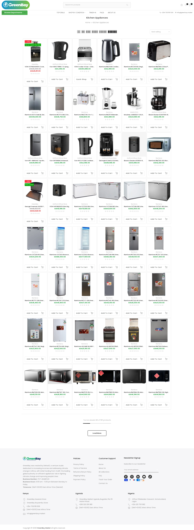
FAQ (100, 476)
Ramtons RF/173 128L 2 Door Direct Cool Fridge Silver (69, 115)
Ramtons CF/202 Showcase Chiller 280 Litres (91, 255)
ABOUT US (111, 12)
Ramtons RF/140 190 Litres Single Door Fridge (115, 300)
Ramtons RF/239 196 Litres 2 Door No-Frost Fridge (117, 255)
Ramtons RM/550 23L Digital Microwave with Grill (167, 392)
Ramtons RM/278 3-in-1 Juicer (85, 115)
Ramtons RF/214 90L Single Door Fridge (64, 346)
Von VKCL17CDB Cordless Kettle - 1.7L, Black (90, 161)
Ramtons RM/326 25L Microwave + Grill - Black (42, 392)
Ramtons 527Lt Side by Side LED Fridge (39, 115)
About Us (102, 468)
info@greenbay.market (36, 513)
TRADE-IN (92, 12)
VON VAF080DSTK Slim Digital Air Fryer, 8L (65, 206)
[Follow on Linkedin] (138, 477)
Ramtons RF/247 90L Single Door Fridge (39, 346)
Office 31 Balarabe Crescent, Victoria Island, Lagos (149, 500)
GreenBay (35, 64)
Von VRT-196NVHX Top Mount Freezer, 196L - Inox (43, 161)
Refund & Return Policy (82, 472)
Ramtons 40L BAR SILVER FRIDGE (86, 346)
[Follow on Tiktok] (150, 477)
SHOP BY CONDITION (76, 12)
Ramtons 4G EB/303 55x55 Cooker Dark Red (115, 346)
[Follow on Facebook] (126, 477)
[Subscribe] (156, 470)
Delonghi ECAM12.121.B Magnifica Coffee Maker (116, 161)
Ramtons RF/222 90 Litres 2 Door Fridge (138, 300)
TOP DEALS (61, 12)
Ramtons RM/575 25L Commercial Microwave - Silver (93, 392)
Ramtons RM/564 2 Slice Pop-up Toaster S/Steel (167, 67)
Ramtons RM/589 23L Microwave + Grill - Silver (116, 392)
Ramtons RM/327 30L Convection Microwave (66, 392)
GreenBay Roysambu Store (37, 503)
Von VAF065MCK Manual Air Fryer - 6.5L (64, 161)
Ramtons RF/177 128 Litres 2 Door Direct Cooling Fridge (94, 300)
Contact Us (103, 483)
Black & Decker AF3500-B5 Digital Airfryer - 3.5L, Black (143, 161)
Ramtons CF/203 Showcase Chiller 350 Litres (66, 255)
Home (87, 22)
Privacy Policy (78, 464)
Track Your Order (105, 479)
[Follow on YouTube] (144, 477)
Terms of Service (80, 468)
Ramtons (109, 64)
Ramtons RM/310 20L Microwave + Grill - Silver (166, 161)
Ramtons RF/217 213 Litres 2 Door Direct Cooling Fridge (169, 255)
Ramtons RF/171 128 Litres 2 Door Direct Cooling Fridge (44, 300)
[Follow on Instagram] (132, 477)
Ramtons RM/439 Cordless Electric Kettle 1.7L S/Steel (118, 67)
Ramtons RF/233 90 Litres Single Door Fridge (165, 300)
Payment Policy (79, 479)
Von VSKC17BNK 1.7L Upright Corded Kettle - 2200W (69, 67)
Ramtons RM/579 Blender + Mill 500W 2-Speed (116, 115)
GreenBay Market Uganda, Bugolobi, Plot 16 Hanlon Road (95, 500)
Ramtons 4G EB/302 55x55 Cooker (136, 346)
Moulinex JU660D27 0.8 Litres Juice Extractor (140, 115)
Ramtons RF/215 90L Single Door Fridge (138, 67)
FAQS (102, 12)
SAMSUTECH (134, 112)
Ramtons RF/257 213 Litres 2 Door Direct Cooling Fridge (70, 300)
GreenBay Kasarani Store (36, 499)
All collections (104, 472)
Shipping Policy (79, 476)
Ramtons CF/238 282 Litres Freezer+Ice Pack (115, 206)
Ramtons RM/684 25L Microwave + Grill (138, 392)
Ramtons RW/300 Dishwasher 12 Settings (164, 346)
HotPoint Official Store (60, 64)
